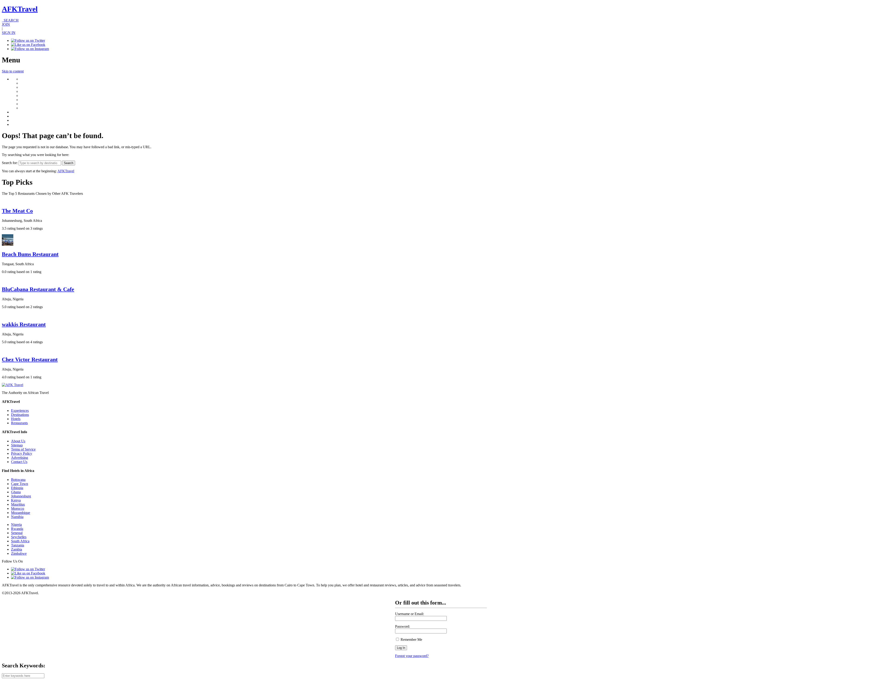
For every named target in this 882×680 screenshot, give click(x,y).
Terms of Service (23, 449)
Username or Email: (409, 614)
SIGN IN (8, 33)
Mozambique (20, 513)
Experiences (20, 410)
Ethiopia (17, 488)
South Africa (20, 541)
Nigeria (16, 525)
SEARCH (10, 20)
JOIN (6, 24)
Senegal (17, 533)
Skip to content (13, 71)
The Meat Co (17, 211)
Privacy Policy (21, 453)
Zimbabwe (19, 553)
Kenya (16, 500)
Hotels (15, 419)
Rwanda (17, 529)
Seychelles (18, 537)
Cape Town (19, 484)
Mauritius (18, 504)
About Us (18, 441)
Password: (402, 626)
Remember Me (411, 639)
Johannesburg (21, 496)
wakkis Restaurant (24, 324)
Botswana (18, 480)
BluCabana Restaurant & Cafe (38, 289)
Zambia (16, 549)
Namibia (17, 517)
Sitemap (17, 445)
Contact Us (19, 462)
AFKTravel (20, 9)
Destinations (20, 415)
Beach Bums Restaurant (30, 254)
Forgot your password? (412, 656)
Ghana (16, 492)
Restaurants (19, 423)
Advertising (19, 458)
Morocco (17, 508)
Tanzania (17, 545)
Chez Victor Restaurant (30, 359)
